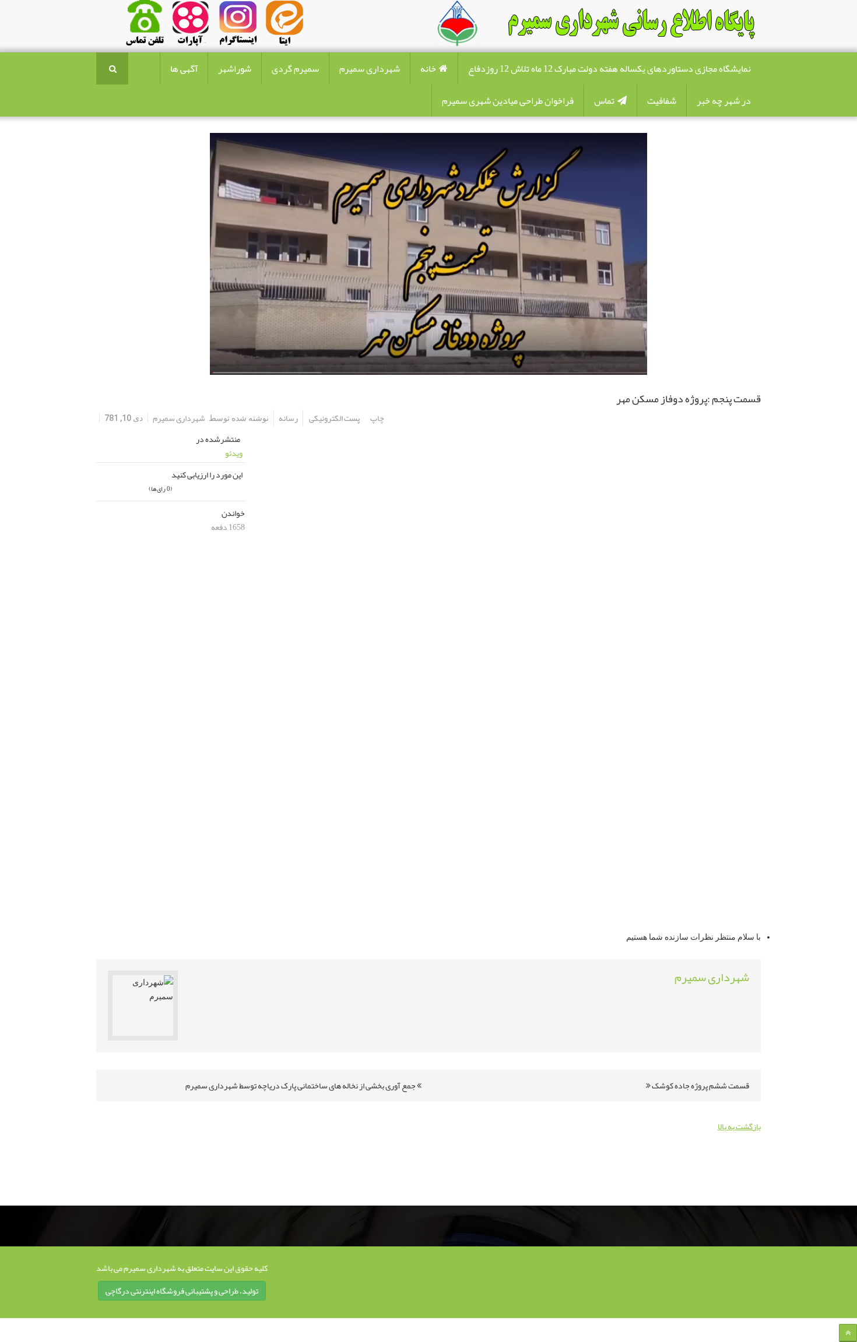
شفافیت (661, 101)
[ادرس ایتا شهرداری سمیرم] (259, 25)
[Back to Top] (848, 1333)
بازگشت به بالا (739, 1126)
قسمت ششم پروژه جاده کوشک (700, 1085)
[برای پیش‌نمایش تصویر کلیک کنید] (428, 254)
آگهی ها (184, 68)
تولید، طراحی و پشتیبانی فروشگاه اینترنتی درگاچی (182, 1291)
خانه (428, 68)
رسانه (288, 418)
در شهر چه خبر (724, 101)
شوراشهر (234, 68)
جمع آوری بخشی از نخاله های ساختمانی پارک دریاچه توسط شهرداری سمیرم (301, 1085)
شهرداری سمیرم (369, 68)
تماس (604, 101)
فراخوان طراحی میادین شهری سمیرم (508, 101)
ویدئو (234, 453)
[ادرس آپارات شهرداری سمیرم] (189, 25)
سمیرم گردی (295, 68)
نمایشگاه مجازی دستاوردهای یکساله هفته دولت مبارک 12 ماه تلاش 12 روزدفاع (609, 68)
